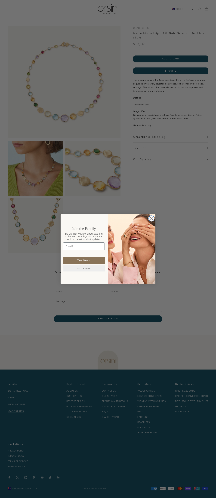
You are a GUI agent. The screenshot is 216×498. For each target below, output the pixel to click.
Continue (84, 260)
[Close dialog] (151, 218)
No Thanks (84, 268)
